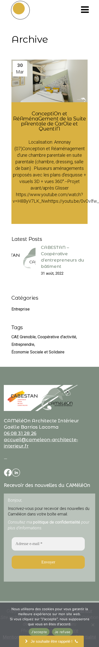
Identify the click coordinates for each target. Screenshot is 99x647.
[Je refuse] (92, 624)
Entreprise (20, 309)
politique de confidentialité (56, 522)
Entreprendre (22, 344)
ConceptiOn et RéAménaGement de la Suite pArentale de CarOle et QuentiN (49, 121)
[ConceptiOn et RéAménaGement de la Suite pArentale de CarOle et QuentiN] (49, 81)
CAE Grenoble (23, 336)
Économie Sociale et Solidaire (37, 352)
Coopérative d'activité (57, 336)
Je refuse (62, 632)
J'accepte (39, 632)
